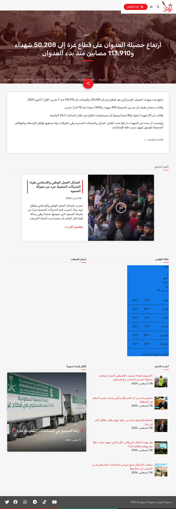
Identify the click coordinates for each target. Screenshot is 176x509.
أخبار (93, 79)
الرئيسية (103, 79)
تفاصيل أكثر (73, 227)
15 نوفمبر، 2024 (73, 440)
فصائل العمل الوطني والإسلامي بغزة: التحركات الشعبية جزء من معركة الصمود (55, 186)
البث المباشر (135, 6)
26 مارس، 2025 (73, 198)
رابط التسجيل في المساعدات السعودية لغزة (48, 431)
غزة (145, 139)
